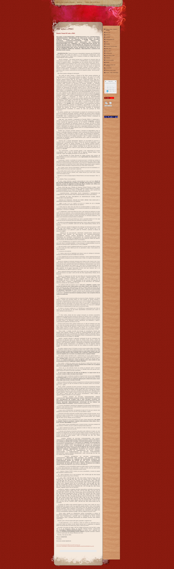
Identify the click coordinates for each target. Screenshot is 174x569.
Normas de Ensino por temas (111, 46)
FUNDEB (108, 44)
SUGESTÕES (108, 68)
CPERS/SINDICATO (110, 39)
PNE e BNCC (108, 51)
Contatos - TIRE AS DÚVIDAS (92, 2)
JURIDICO (108, 58)
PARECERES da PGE (110, 55)
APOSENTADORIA (110, 60)
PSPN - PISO (108, 48)
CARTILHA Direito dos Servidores (110, 65)
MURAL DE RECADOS (111, 70)
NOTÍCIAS (108, 34)
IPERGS (107, 62)
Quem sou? (79, 2)
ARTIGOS (108, 37)
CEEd (107, 41)
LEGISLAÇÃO (109, 53)
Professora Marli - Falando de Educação (65, 2)
